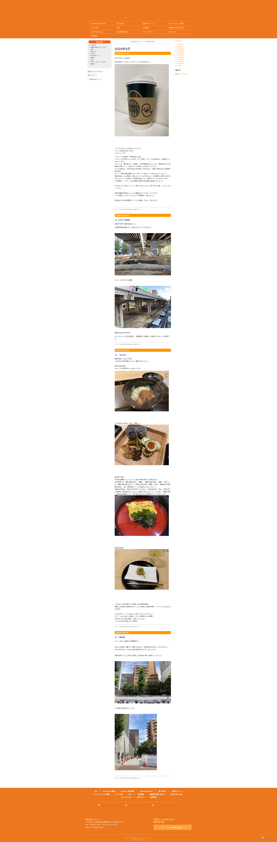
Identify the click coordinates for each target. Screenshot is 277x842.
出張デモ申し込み (97, 32)
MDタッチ (148, 6)
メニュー (184, 6)
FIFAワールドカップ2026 (98, 62)
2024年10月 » (150, 41)
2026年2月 (180, 57)
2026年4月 (180, 53)
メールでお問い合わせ (175, 827)
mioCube (124, 6)
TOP (95, 791)
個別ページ (138, 209)
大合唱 (93, 53)
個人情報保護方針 (123, 32)
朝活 (92, 49)
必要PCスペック (148, 23)
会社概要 (146, 27)
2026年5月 (180, 51)
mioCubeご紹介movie (98, 23)
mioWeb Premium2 (136, 6)
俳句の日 (93, 45)
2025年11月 (180, 63)
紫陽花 (93, 64)
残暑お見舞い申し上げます (98, 47)
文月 (92, 60)
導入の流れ (120, 23)
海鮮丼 (93, 57)
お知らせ (160, 6)
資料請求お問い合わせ (176, 27)
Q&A (118, 27)
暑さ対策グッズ (95, 55)
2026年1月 (180, 59)
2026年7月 (180, 47)
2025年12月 (180, 61)
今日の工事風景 (124, 220)
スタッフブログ (148, 32)
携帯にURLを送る (182, 74)
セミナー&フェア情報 (176, 23)
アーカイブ (178, 41)
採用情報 (94, 36)
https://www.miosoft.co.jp (94, 827)
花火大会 (93, 51)
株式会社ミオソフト (96, 6)
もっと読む (178, 65)
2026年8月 (180, 44)
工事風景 (121, 637)
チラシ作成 (94, 27)
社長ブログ (172, 32)
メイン (142, 41)
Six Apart (99, 79)
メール (172, 7)
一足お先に (122, 355)
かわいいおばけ (124, 58)
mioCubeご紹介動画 (127, 791)
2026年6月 (180, 49)
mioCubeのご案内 (109, 791)
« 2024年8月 (134, 41)
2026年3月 (180, 55)
